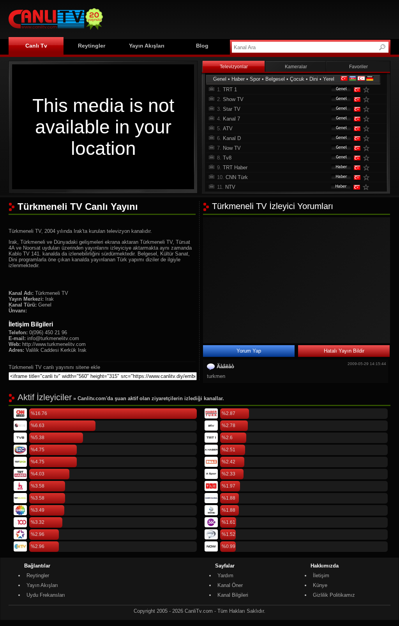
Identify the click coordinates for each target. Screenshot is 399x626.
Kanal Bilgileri (232, 595)
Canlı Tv (36, 46)
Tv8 (227, 158)
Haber (238, 79)
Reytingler (91, 46)
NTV (230, 187)
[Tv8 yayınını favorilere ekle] (368, 158)
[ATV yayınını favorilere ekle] (368, 128)
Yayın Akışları (146, 46)
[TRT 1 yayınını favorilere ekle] (368, 89)
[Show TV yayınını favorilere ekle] (368, 99)
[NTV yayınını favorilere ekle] (367, 187)
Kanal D (232, 138)
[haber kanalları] (337, 167)
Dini (313, 79)
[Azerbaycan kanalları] (352, 79)
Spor (255, 79)
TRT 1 (230, 89)
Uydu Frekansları (45, 595)
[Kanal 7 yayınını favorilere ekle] (368, 119)
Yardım (225, 575)
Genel (219, 79)
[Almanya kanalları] (369, 79)
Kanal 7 (231, 119)
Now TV (232, 148)
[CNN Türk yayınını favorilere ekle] (368, 177)
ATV (228, 128)
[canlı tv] (56, 31)
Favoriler (358, 66)
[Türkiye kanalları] (344, 79)
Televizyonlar (234, 66)
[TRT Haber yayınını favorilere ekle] (368, 167)
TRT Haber (235, 167)
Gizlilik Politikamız (334, 595)
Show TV (233, 99)
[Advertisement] (248, 18)
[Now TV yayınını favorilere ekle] (368, 148)
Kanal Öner (230, 585)
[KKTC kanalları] (361, 79)
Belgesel (275, 79)
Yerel (328, 79)
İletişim (321, 575)
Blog (202, 46)
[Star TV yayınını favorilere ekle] (368, 109)
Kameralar (296, 66)
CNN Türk (237, 177)
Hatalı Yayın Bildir (344, 351)
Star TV (231, 109)
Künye (320, 585)
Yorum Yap (249, 351)
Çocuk (297, 79)
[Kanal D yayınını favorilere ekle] (368, 138)
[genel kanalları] (337, 89)
